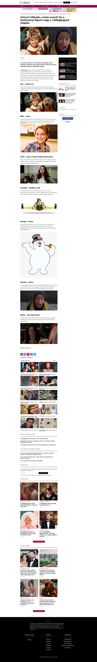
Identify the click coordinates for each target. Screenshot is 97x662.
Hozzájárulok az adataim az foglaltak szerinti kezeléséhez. (36, 475)
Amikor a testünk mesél (55, 11)
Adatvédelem (68, 643)
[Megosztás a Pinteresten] (28, 354)
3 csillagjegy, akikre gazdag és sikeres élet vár (48, 504)
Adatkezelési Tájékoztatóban (36, 475)
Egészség (50, 2)
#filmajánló (59, 6)
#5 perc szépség (45, 6)
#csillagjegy (23, 357)
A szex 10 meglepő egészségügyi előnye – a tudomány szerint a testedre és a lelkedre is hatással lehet (37, 454)
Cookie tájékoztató (68, 645)
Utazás (46, 568)
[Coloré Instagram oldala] (74, 2)
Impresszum (67, 639)
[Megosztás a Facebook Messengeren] (25, 354)
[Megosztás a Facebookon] (21, 354)
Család (55, 2)
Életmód (41, 2)
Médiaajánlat (68, 641)
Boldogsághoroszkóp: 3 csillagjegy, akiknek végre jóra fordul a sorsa (28, 533)
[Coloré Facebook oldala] (72, 2)
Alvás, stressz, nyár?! (55, 9)
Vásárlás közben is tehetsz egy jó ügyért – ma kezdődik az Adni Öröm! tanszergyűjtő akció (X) (71, 77)
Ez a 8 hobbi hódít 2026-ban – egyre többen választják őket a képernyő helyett (36, 457)
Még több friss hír (38, 611)
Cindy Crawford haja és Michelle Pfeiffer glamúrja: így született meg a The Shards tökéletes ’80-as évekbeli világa (48, 603)
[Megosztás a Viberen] (31, 354)
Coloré (22, 57)
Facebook (68, 118)
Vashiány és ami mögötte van (70, 11)
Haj (43, 598)
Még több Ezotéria (38, 541)
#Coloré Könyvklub (73, 6)
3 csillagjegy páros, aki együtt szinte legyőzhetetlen (34, 438)
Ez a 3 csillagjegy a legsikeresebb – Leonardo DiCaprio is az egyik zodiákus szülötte (48, 534)
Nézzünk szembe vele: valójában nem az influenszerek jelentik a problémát (27, 602)
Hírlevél (67, 2)
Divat (46, 2)
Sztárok (27, 568)
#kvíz (33, 6)
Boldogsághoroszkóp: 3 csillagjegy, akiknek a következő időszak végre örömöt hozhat (37, 441)
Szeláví (36, 2)
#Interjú (21, 6)
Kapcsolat (68, 647)
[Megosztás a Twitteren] (34, 354)
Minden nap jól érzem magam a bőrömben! (41, 9)
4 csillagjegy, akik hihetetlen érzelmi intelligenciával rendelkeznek (38, 444)
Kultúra (27, 598)
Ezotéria (27, 13)
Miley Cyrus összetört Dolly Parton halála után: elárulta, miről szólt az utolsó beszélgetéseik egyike (70, 102)
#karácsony (30, 357)
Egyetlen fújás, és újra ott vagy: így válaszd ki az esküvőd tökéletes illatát (70, 89)
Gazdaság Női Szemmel (27, 9)
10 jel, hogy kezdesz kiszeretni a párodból (31, 460)
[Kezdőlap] (25, 2)
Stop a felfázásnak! (70, 9)
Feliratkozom (43, 473)
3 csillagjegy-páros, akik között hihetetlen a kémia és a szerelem (29, 505)
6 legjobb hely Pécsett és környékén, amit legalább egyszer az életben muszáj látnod (48, 572)
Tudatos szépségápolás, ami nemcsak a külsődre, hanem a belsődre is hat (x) (70, 71)
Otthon (60, 2)
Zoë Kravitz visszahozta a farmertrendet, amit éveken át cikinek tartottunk (70, 95)
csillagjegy (24, 70)
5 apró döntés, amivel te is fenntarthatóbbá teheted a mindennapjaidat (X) (71, 64)
